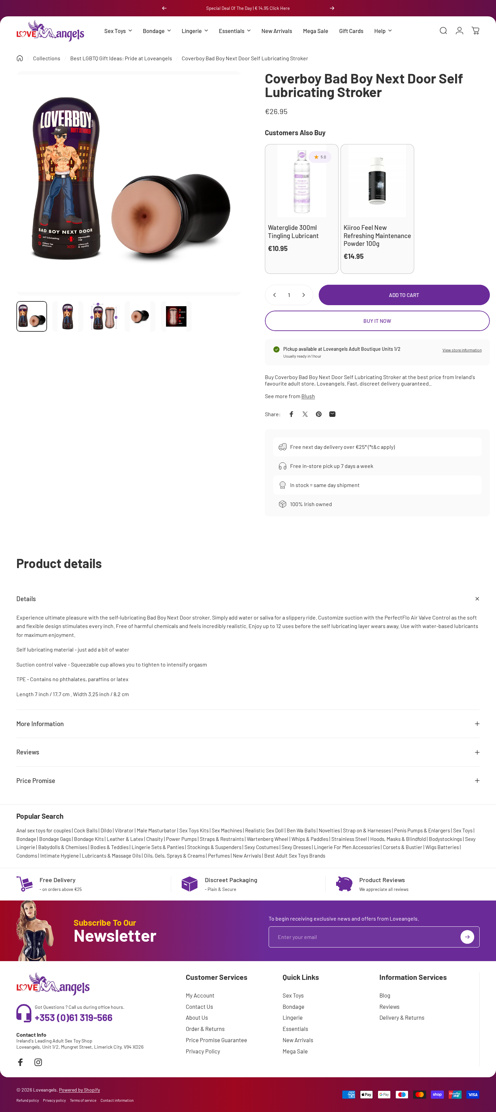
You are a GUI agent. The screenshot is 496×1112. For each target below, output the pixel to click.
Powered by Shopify (79, 1090)
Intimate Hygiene (59, 855)
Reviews (389, 1006)
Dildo (106, 830)
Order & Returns (205, 1028)
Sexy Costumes (261, 847)
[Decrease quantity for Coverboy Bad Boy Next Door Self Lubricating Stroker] (273, 295)
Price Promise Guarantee (216, 1039)
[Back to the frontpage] (19, 58)
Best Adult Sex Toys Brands (294, 855)
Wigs (430, 847)
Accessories (366, 847)
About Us (197, 1017)
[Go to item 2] (67, 316)
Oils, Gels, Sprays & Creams (174, 855)
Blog (384, 995)
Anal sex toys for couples (43, 830)
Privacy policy (54, 1100)
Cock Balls (85, 830)
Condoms (26, 855)
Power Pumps (181, 839)
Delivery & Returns (401, 1017)
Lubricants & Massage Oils (111, 855)
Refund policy (27, 1100)
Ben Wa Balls (301, 830)
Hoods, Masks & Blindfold (398, 839)
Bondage (26, 839)
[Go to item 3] (104, 316)
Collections (46, 58)
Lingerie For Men (332, 847)
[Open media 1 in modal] (128, 183)
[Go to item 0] (31, 316)
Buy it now (377, 321)
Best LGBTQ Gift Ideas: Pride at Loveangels (121, 58)
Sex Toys (462, 830)
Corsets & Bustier (402, 847)
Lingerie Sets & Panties (158, 847)
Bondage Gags (55, 839)
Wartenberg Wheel (267, 839)
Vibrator (124, 830)
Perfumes (219, 855)
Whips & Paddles (309, 839)
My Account (200, 995)
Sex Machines (227, 830)
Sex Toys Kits (194, 830)
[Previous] (164, 8)
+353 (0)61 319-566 (73, 1017)
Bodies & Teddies (109, 847)
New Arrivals (247, 855)
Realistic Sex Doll (264, 830)
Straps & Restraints (222, 839)
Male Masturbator (156, 830)
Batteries (448, 847)
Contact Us (199, 1006)
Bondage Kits (89, 839)
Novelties (329, 830)
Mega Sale (295, 1051)
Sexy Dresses (296, 847)
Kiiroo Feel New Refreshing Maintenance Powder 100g (377, 235)
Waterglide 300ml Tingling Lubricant (293, 231)
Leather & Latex (125, 839)
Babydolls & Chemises (62, 847)
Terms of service (83, 1100)
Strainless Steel (349, 839)
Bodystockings (445, 839)
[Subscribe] (467, 937)
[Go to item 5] (176, 316)
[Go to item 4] (140, 316)
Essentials (295, 1028)
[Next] (332, 8)
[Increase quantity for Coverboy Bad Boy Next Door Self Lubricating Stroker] (305, 295)
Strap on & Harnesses (367, 830)
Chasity (154, 839)
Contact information (117, 1100)
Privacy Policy (203, 1051)
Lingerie (293, 1017)
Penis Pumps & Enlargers (422, 830)
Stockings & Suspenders (214, 847)
